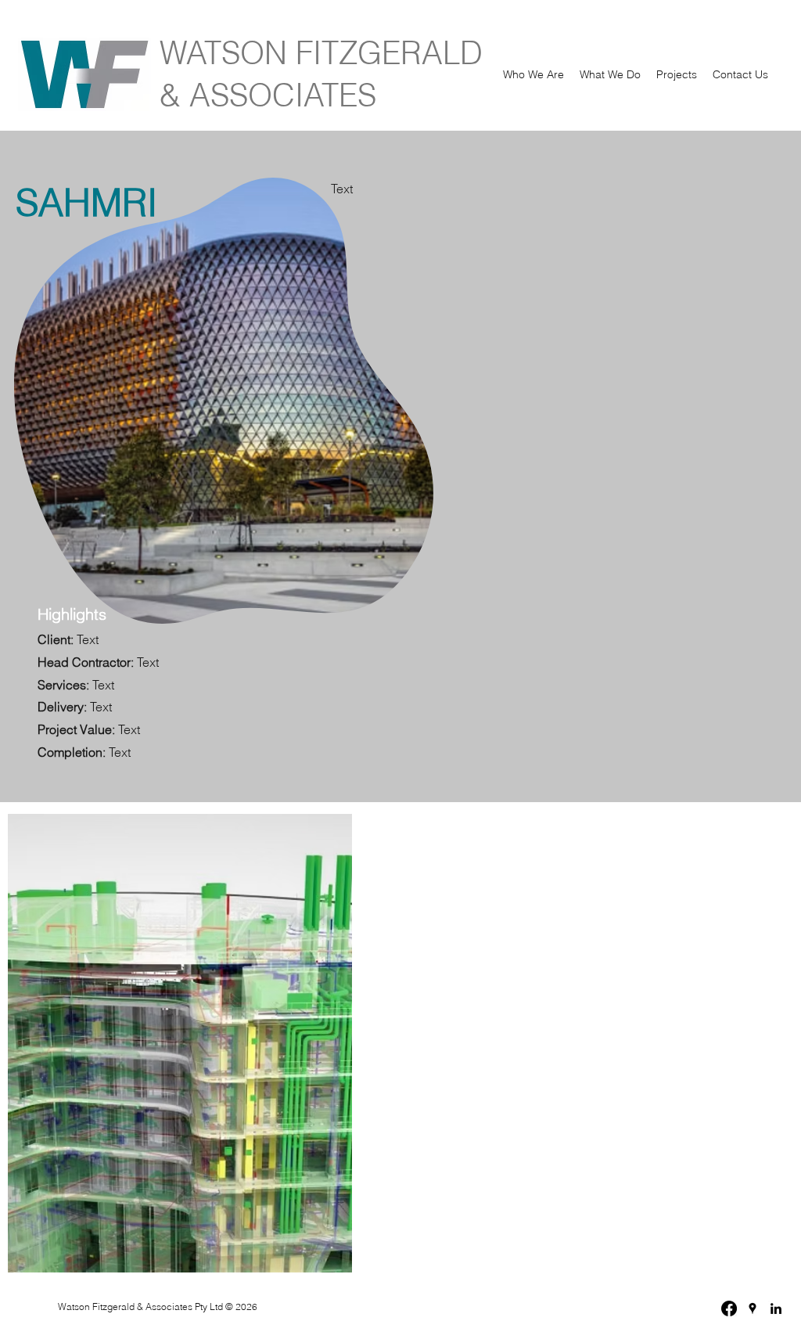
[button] (533, 74)
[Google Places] (752, 1308)
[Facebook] (729, 1308)
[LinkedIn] (776, 1308)
